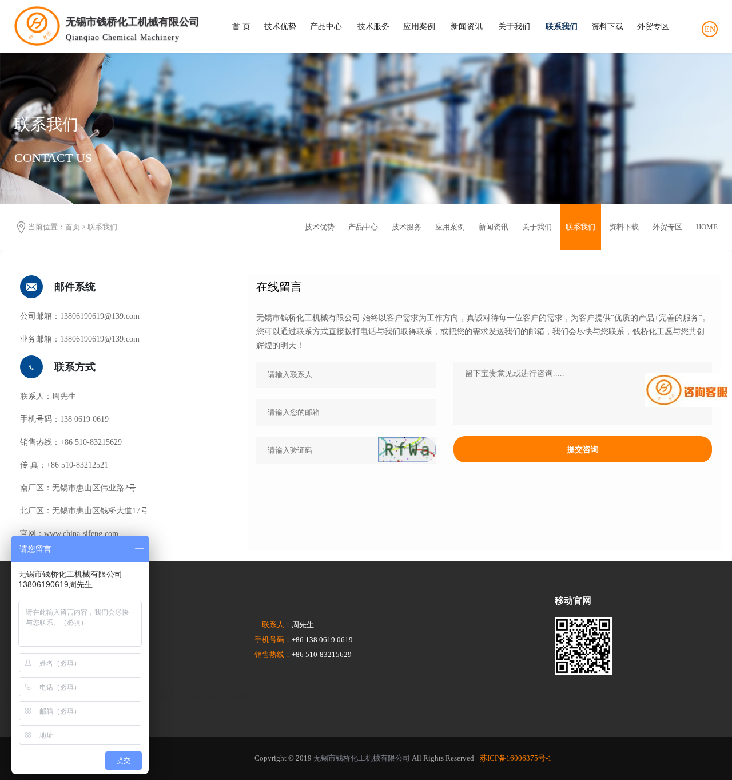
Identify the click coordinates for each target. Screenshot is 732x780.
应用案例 (419, 26)
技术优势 (280, 26)
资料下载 (607, 26)
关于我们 (514, 26)
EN (710, 29)
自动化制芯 (167, 697)
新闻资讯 (467, 26)
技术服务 (373, 26)
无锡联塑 (239, 697)
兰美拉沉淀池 (204, 697)
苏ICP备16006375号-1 (516, 758)
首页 (72, 227)
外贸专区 (653, 26)
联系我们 (562, 26)
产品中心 (326, 26)
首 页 (241, 26)
